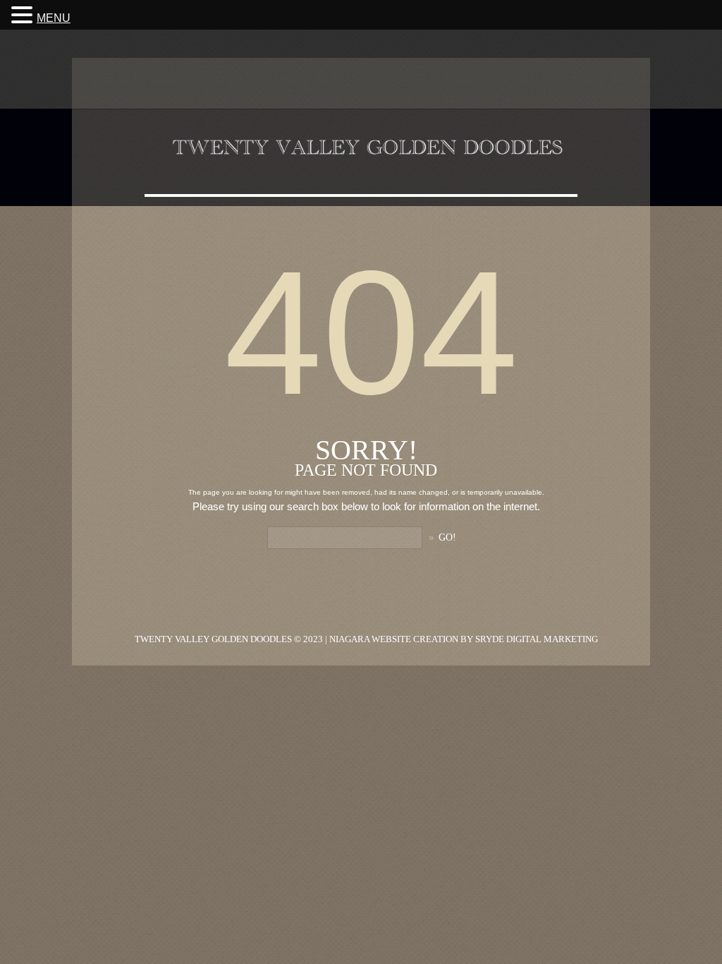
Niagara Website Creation (393, 639)
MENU (54, 18)
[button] (24, 15)
